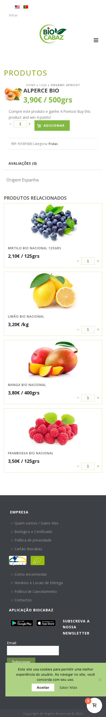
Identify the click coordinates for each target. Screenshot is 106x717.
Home (31, 85)
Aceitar (43, 687)
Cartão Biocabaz (28, 548)
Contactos (23, 600)
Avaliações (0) (22, 163)
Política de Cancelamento (35, 591)
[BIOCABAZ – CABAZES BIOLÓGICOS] (53, 33)
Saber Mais (68, 687)
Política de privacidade (32, 540)
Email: (12, 642)
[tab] (22, 163)
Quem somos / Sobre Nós (36, 523)
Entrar (13, 15)
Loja (43, 85)
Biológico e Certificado (33, 531)
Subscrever (21, 662)
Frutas (53, 144)
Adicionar (54, 125)
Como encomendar (30, 574)
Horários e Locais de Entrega (38, 582)
